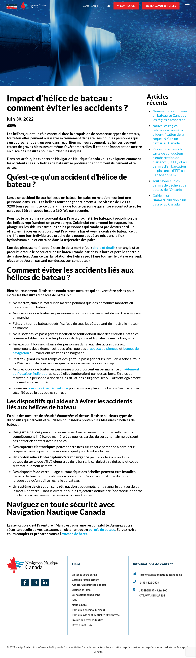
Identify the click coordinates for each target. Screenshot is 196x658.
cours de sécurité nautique (48, 388)
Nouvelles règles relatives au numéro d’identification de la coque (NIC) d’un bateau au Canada (168, 134)
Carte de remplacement (85, 579)
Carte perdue (90, 5)
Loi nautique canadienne (86, 594)
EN (108, 5)
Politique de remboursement (88, 609)
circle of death (104, 247)
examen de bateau (75, 534)
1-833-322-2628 (149, 582)
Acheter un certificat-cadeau (89, 584)
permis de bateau (102, 529)
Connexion (127, 5)
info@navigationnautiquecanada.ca (161, 574)
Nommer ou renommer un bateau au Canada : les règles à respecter (170, 115)
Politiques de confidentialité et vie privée (96, 614)
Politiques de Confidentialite (65, 647)
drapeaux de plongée (103, 348)
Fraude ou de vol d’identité (87, 620)
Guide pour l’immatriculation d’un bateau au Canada (169, 199)
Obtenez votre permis (161, 5)
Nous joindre (79, 604)
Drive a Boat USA (82, 625)
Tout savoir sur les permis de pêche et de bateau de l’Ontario (169, 185)
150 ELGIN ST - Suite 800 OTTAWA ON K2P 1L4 (153, 593)
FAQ (74, 599)
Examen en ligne (81, 589)
